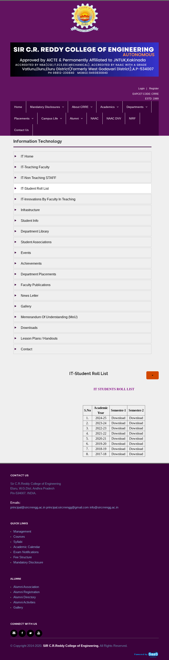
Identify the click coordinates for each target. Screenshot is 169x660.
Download (118, 418)
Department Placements (38, 274)
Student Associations (36, 242)
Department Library (35, 231)
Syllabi (17, 541)
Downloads (29, 327)
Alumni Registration (26, 592)
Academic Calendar (26, 547)
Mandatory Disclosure (28, 562)
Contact (26, 349)
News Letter (29, 295)
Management (22, 531)
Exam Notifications (26, 552)
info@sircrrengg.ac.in (104, 507)
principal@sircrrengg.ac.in (27, 507)
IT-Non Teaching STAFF (38, 178)
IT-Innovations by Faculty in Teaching (48, 199)
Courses (19, 536)
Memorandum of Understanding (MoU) (49, 317)
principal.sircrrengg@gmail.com (67, 507)
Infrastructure (30, 210)
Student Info (29, 220)
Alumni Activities (24, 602)
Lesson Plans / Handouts (39, 338)
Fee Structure (22, 557)
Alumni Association (26, 587)
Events (26, 253)
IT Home (27, 156)
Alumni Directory (24, 597)
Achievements (31, 263)
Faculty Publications (35, 285)
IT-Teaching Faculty (35, 167)
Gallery (26, 306)
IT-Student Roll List (35, 188)
